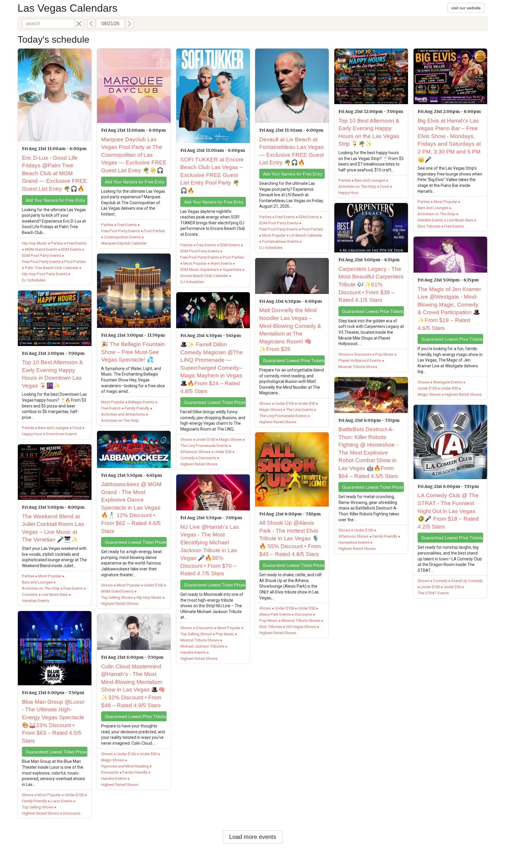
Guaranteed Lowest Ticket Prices (56, 752)
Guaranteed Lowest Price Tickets (135, 716)
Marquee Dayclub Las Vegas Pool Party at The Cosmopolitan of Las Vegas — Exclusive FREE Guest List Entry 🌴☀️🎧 (134, 154)
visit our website (466, 8)
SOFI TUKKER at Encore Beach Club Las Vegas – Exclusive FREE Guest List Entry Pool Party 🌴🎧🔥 (212, 175)
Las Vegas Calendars (67, 8)
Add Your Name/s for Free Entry (55, 200)
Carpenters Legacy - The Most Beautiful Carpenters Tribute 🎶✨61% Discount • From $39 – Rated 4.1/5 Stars (371, 284)
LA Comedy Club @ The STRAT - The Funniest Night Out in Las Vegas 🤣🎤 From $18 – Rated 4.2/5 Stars (448, 510)
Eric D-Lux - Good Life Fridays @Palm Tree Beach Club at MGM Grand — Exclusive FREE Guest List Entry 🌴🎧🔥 (54, 173)
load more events (252, 837)
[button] (79, 24)
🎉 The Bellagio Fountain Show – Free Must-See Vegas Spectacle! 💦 (133, 352)
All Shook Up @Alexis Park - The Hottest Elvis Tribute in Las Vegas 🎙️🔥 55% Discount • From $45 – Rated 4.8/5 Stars (290, 538)
